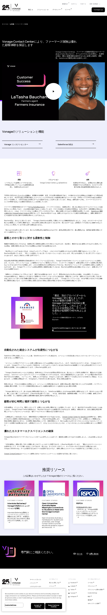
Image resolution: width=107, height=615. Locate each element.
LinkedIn (72, 586)
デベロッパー (57, 9)
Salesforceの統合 (65, 144)
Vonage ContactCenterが (12, 454)
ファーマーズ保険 (23, 195)
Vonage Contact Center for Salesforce (75, 417)
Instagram (73, 596)
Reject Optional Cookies (53, 606)
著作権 (90, 600)
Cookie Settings (92, 593)
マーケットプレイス (35, 579)
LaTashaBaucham (37, 207)
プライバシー (91, 586)
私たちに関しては (54, 582)
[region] (34, 600)
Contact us (98, 10)
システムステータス (35, 586)
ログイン (74, 4)
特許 (89, 596)
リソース (67, 9)
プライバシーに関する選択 (95, 589)
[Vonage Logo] (11, 7)
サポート (83, 4)
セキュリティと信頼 (93, 603)
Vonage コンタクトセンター (16, 144)
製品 (29, 9)
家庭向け (65, 4)
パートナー (33, 583)
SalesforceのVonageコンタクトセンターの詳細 (69, 329)
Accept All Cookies (37, 606)
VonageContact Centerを (21, 213)
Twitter (72, 589)
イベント (51, 586)
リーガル (90, 582)
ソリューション (41, 9)
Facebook (73, 582)
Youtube (72, 593)
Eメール (79, 553)
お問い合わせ (94, 553)
